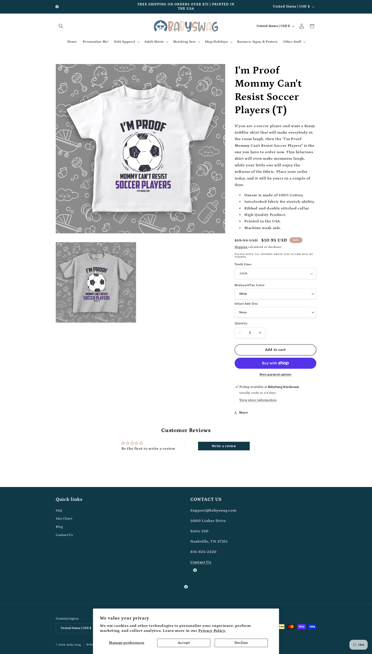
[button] (61, 26)
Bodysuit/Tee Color (250, 285)
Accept (184, 643)
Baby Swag (74, 644)
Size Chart (64, 518)
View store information (258, 400)
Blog (59, 527)
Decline (241, 643)
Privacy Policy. (212, 631)
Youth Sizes (243, 264)
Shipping (241, 247)
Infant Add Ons (246, 303)
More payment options (275, 374)
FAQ (59, 510)
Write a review (224, 446)
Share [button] (243, 412)
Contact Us (64, 535)
